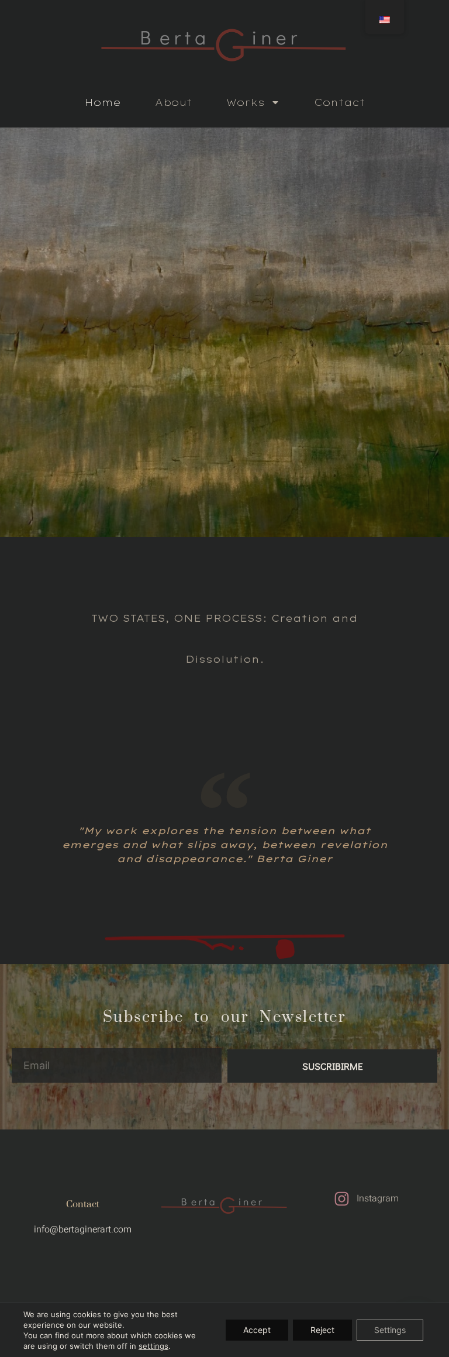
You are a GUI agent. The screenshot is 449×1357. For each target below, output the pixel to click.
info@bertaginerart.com (83, 1229)
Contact (339, 102)
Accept (257, 1330)
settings (153, 1346)
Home (102, 102)
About (173, 102)
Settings (390, 1330)
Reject (322, 1330)
